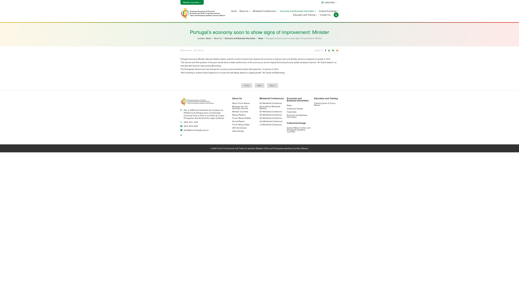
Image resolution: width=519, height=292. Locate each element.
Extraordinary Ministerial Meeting (270, 107)
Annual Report (238, 121)
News (260, 38)
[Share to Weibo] (337, 50)
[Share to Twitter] (329, 50)
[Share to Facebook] (325, 50)
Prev (247, 85)
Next (272, 85)
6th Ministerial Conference (271, 103)
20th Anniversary (239, 127)
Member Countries (240, 111)
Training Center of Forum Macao (325, 104)
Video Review (238, 131)
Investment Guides (295, 108)
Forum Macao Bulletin (241, 118)
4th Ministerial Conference (271, 114)
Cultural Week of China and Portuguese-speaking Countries (298, 129)
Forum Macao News (240, 124)
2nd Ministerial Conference (271, 121)
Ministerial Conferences (264, 11)
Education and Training (304, 14)
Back (259, 85)
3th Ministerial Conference (271, 118)
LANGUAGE (329, 2)
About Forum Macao (241, 103)
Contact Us (325, 14)
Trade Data (291, 111)
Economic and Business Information (297, 11)
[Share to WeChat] (333, 50)
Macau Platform (239, 114)
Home (234, 11)
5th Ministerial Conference (271, 111)
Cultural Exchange (328, 11)
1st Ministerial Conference (271, 124)
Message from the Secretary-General (240, 107)
